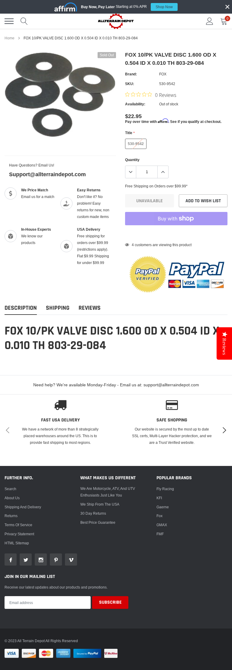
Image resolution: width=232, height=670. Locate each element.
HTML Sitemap (17, 543)
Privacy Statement (19, 534)
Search (10, 489)
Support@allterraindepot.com (47, 174)
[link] (11, 559)
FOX (162, 74)
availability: (135, 104)
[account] (209, 21)
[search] (24, 21)
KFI (159, 498)
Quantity (132, 159)
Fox (159, 515)
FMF (160, 534)
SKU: (129, 83)
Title (129, 132)
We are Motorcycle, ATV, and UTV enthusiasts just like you (107, 491)
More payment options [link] (176, 233)
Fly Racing (165, 489)
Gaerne (162, 507)
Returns (11, 515)
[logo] (116, 21)
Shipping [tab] (57, 308)
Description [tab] (21, 308)
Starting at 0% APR (127, 6)
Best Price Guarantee (97, 522)
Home (9, 38)
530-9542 (136, 143)
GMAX (161, 525)
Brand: (131, 74)
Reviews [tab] (90, 308)
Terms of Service (18, 525)
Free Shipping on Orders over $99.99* (156, 186)
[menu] (9, 21)
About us (12, 498)
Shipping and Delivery (23, 507)
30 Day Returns (93, 513)
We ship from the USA (99, 504)
